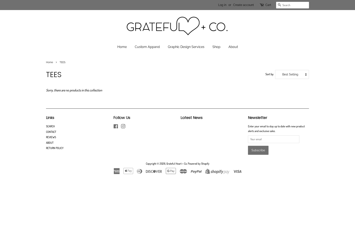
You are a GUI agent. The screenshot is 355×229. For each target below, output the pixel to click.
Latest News (192, 117)
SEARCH (50, 126)
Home (122, 47)
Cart (268, 5)
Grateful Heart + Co (176, 163)
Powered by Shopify (198, 163)
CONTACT (51, 131)
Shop (216, 47)
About (233, 47)
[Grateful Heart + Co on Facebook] (115, 127)
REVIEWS (51, 137)
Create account (243, 5)
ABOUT (50, 142)
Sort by (269, 74)
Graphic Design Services (186, 47)
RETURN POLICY (54, 148)
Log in (222, 5)
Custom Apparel (147, 47)
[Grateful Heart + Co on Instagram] (123, 127)
